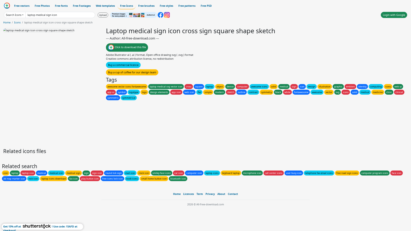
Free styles (166, 6)
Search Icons (14, 15)
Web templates (105, 6)
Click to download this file (130, 47)
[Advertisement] (99, 123)
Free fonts (61, 6)
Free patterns (187, 6)
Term (200, 194)
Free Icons (126, 6)
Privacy (210, 194)
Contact (233, 194)
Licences (188, 194)
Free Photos (42, 6)
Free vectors (22, 6)
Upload (103, 15)
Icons (17, 22)
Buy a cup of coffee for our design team (132, 72)
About (221, 194)
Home (7, 22)
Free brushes (146, 6)
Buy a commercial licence (123, 65)
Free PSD (206, 6)
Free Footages (82, 6)
